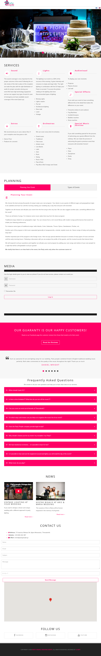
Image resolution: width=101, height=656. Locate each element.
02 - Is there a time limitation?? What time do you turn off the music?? (28, 399)
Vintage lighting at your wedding (16, 503)
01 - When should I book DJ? (15, 390)
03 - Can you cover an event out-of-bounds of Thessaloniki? (25, 408)
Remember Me (10, 291)
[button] (3, 33)
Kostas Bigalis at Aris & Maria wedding (50, 503)
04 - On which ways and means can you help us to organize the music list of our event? (34, 417)
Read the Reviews (50, 342)
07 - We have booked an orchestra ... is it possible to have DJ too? (27, 445)
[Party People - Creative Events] (9, 3)
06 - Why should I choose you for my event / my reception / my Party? (28, 435)
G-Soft (78, 649)
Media (55, 39)
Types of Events (74, 187)
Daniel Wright (50, 365)
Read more (28, 517)
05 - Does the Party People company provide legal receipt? (25, 426)
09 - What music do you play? (15, 463)
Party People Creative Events (42, 649)
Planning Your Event (27, 187)
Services (46, 39)
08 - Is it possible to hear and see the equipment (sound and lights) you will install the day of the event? (38, 454)
